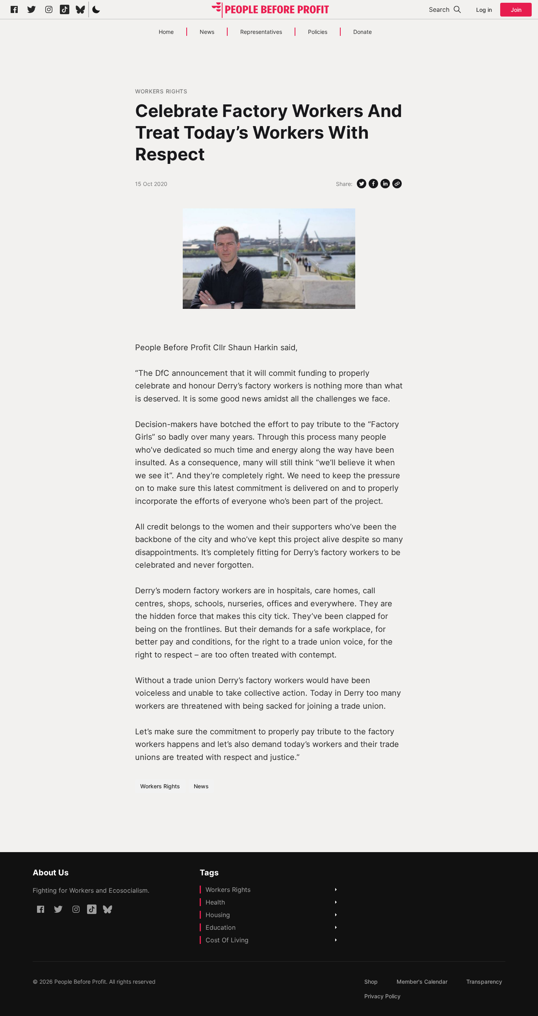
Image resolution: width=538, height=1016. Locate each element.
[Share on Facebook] (373, 183)
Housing (218, 915)
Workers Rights (161, 91)
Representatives (261, 31)
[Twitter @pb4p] (31, 9)
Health (215, 902)
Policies (317, 31)
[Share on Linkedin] (385, 183)
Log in (484, 9)
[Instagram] (49, 9)
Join (516, 9)
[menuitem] (371, 981)
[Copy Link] (397, 183)
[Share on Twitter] (361, 183)
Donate (362, 31)
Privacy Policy (382, 996)
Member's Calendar (422, 981)
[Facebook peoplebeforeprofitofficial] (14, 9)
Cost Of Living (227, 940)
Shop (371, 981)
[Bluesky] (80, 9)
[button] (96, 9)
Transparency (484, 981)
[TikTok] (64, 9)
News (207, 31)
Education (221, 927)
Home (166, 31)
